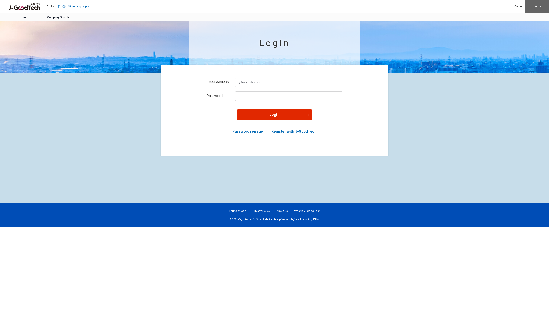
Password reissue (247, 131)
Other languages (78, 6)
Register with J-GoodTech (294, 131)
